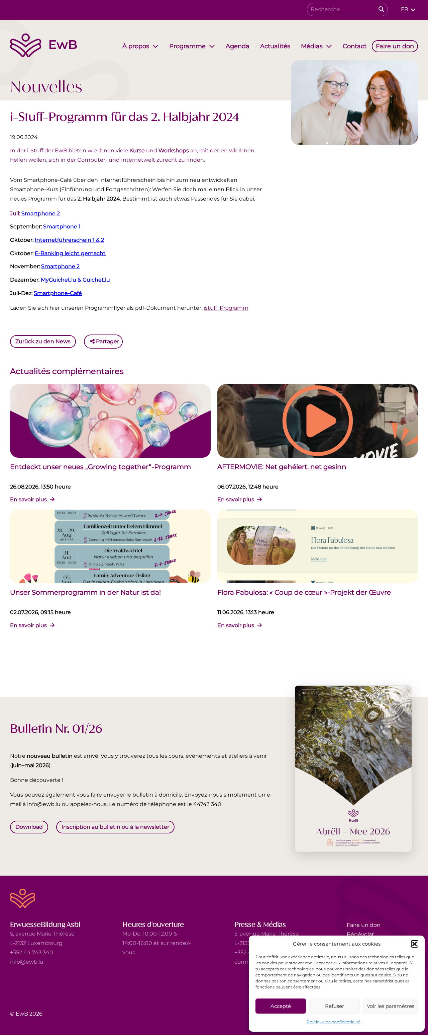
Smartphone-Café (58, 293)
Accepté (281, 1006)
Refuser (334, 1006)
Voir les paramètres (390, 1006)
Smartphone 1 (62, 226)
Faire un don (364, 925)
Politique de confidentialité (333, 1021)
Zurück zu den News (43, 341)
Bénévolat (360, 934)
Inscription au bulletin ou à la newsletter (115, 827)
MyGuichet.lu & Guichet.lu (75, 280)
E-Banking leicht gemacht (70, 253)
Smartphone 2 (40, 213)
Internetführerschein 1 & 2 (69, 240)
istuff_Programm (226, 308)
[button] (414, 944)
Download (29, 827)
